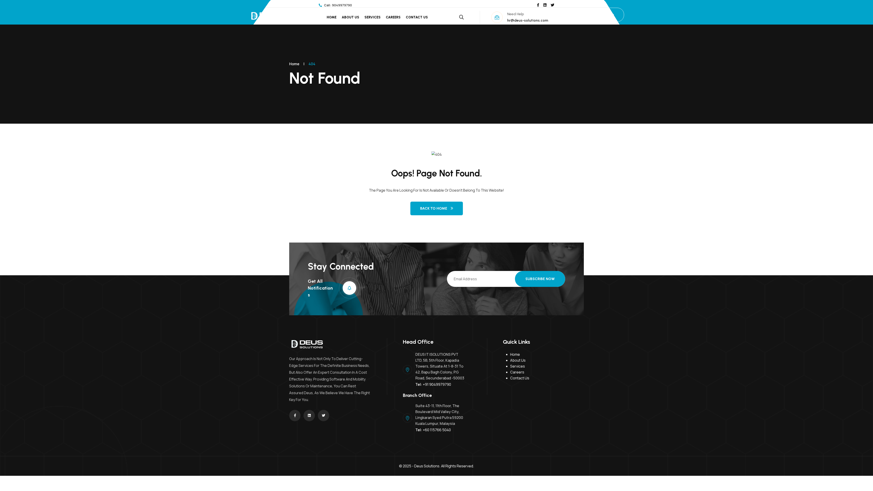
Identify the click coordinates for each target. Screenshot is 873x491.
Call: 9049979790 (337, 5)
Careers (393, 17)
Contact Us (417, 17)
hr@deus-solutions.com (527, 20)
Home (331, 17)
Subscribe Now (540, 279)
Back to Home (433, 208)
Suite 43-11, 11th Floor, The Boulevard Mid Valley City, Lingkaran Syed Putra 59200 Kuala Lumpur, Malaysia (439, 414)
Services (372, 17)
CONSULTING (597, 15)
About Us (350, 17)
